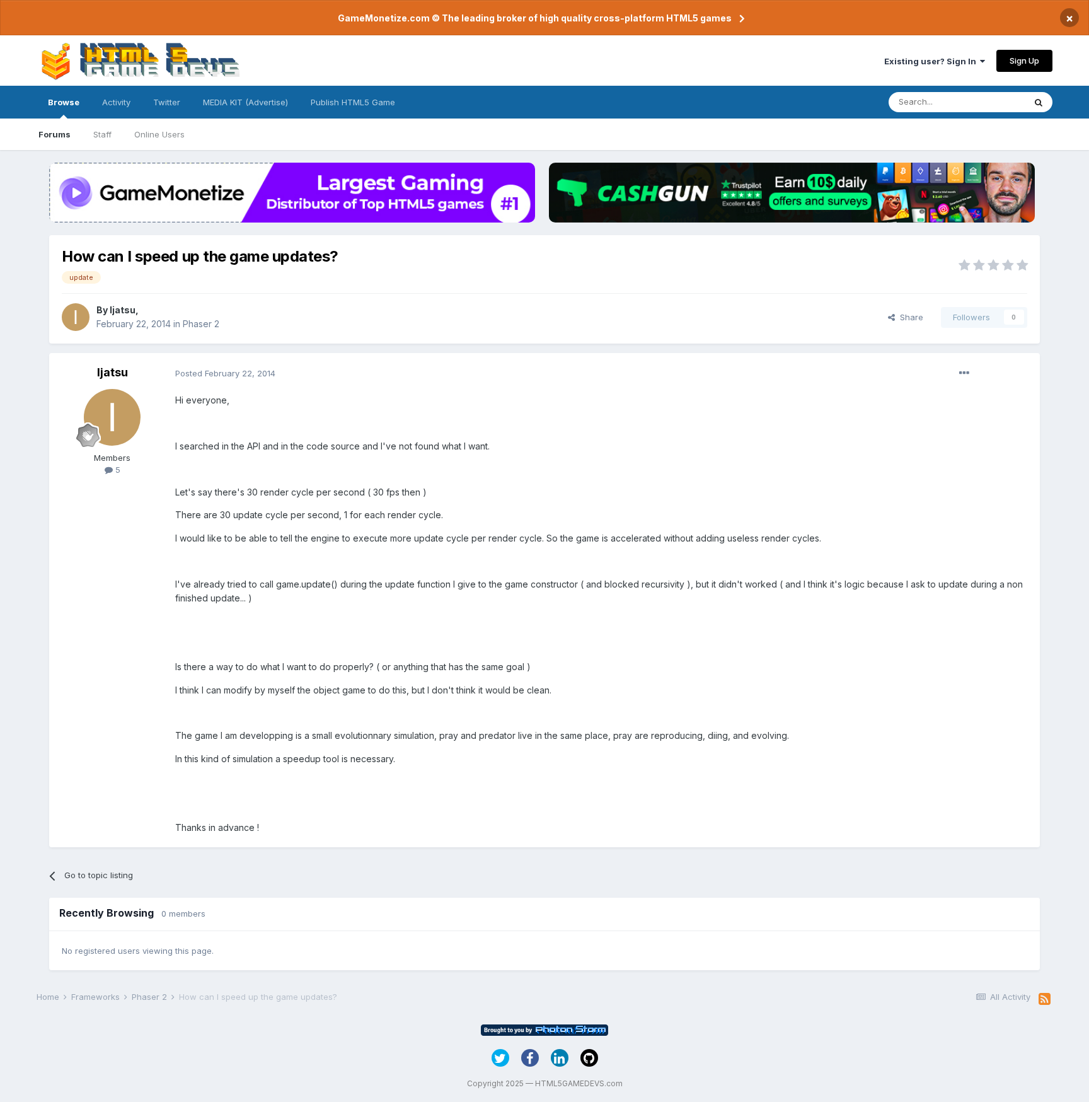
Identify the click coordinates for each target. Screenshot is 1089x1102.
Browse (63, 102)
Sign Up (1024, 60)
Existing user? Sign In (932, 61)
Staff (102, 134)
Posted (225, 373)
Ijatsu (122, 309)
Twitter (166, 102)
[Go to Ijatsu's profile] (75, 317)
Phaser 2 (201, 323)
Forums (54, 134)
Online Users (159, 134)
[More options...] (964, 373)
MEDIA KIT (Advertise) (245, 102)
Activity (116, 102)
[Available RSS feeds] (1044, 999)
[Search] (1038, 102)
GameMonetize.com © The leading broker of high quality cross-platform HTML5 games (535, 18)
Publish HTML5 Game (353, 102)
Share (909, 317)
